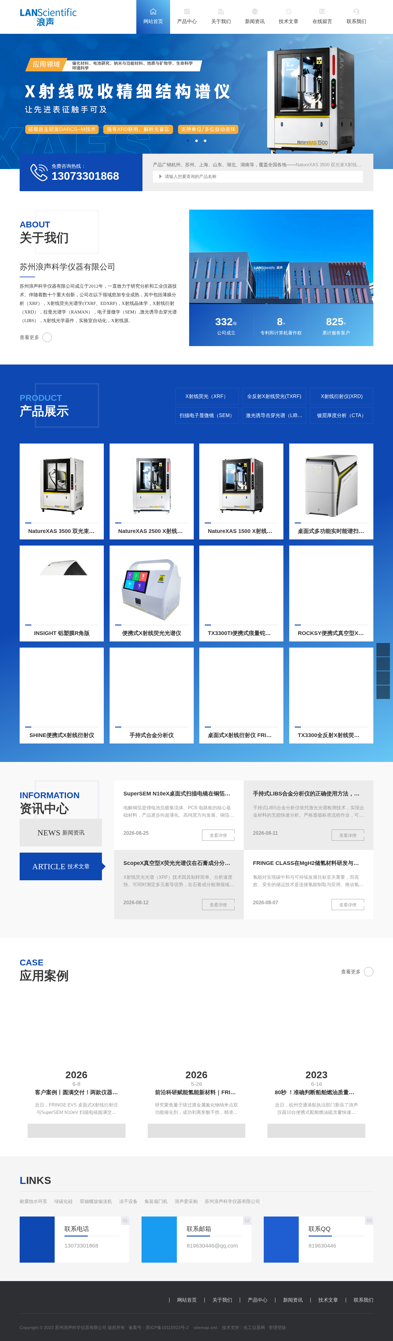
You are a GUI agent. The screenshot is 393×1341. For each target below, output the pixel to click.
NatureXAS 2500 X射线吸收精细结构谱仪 (153, 531)
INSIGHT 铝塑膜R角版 (62, 633)
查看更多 (29, 337)
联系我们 (356, 21)
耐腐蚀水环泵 (33, 1201)
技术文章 (288, 21)
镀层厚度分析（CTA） (341, 415)
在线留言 (322, 21)
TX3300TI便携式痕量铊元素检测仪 (243, 633)
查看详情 (218, 835)
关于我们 (221, 21)
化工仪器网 (254, 1327)
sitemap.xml (205, 1327)
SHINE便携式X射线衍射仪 (61, 735)
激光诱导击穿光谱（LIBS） (276, 415)
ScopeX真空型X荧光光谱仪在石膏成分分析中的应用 (179, 863)
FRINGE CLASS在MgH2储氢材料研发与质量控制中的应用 (308, 863)
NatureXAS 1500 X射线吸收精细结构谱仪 (243, 531)
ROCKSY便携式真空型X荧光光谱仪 (333, 633)
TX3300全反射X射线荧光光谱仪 (333, 735)
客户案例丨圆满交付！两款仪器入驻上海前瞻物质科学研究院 (80, 1092)
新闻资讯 (255, 21)
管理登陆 (277, 1327)
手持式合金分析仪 (152, 735)
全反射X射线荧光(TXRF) (274, 396)
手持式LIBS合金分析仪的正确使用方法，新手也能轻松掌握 (308, 794)
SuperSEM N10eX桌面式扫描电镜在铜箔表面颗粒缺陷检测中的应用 (179, 794)
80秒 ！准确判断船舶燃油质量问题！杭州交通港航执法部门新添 (320, 1092)
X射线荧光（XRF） (206, 396)
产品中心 (187, 21)
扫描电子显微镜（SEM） (207, 415)
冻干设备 (128, 1201)
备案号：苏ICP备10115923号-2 (159, 1327)
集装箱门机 (156, 1201)
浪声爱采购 (186, 1201)
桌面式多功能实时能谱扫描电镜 (333, 531)
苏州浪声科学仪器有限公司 (232, 1201)
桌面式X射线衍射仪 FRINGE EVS (243, 735)
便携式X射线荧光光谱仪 (151, 633)
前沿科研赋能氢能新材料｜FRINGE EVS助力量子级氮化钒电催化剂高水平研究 (200, 1092)
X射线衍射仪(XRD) (342, 396)
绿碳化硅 (63, 1201)
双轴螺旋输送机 (96, 1201)
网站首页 (153, 21)
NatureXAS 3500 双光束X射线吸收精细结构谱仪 (63, 531)
